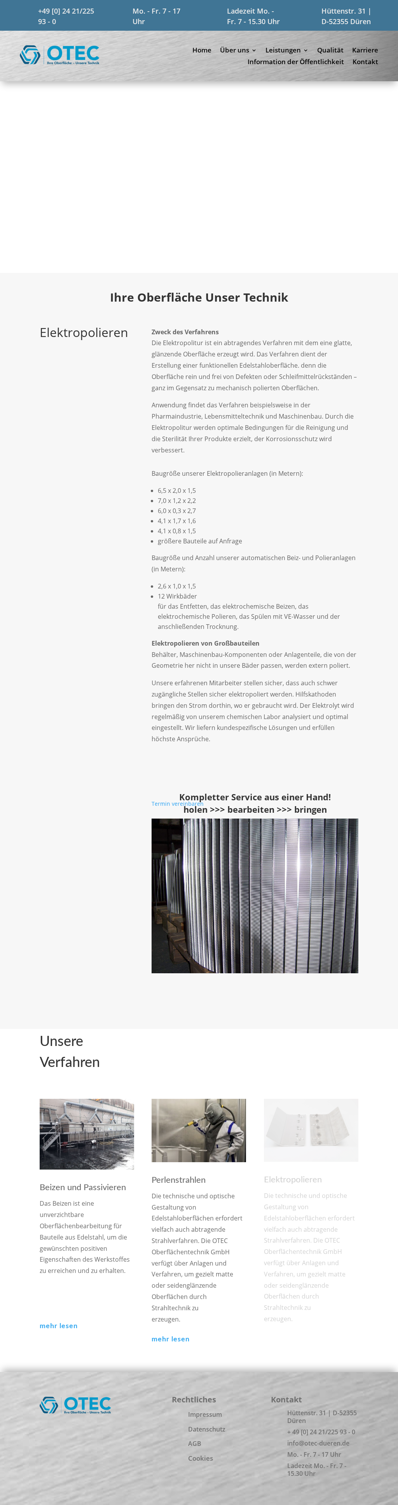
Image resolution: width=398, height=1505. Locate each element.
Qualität (330, 50)
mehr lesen (59, 1326)
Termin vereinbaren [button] (178, 803)
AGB (194, 1443)
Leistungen (283, 50)
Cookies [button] (200, 1458)
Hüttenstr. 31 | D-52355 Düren (322, 1417)
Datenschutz (206, 1429)
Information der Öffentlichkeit (296, 62)
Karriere (365, 50)
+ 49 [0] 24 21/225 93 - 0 (321, 1432)
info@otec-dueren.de (318, 1443)
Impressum (205, 1414)
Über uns (234, 50)
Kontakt (365, 62)
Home (201, 50)
